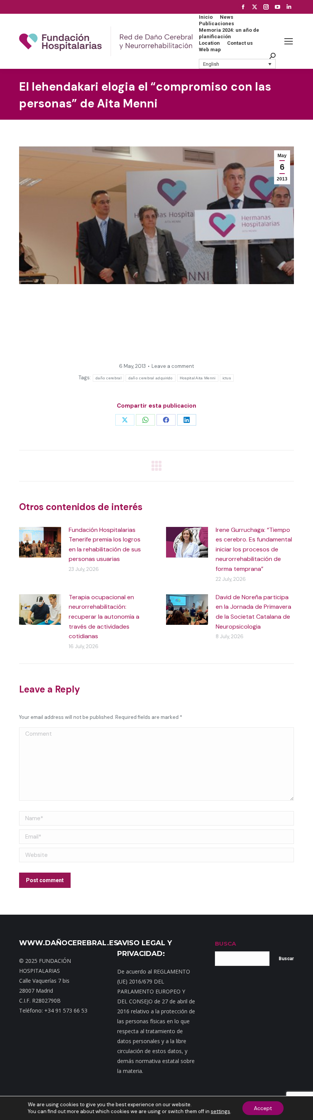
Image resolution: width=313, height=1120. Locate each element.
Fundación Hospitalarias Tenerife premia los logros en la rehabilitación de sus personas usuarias (105, 544)
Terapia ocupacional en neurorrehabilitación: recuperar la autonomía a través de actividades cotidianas (104, 616)
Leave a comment (173, 366)
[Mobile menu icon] (288, 41)
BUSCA (225, 943)
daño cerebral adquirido (150, 378)
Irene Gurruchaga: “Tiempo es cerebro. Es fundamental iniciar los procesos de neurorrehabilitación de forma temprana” (254, 549)
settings (220, 1111)
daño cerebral (108, 378)
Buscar (286, 958)
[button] (237, 64)
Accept (263, 1108)
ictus (227, 378)
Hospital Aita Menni (198, 378)
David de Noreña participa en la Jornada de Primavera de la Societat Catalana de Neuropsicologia (253, 612)
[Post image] (40, 542)
